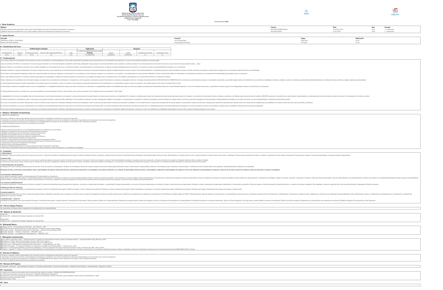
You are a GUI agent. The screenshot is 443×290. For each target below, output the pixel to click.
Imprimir (306, 13)
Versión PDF (395, 14)
